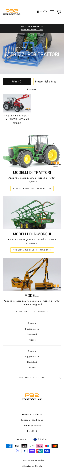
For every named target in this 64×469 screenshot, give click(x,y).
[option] (32, 28)
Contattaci (32, 334)
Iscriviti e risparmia (32, 377)
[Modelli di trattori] (32, 151)
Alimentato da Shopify (32, 466)
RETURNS (32, 431)
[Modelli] (32, 274)
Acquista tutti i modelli (32, 311)
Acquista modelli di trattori (32, 188)
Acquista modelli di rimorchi (32, 250)
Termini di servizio (32, 425)
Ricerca (32, 323)
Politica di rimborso (32, 414)
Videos (32, 339)
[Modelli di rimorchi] (32, 212)
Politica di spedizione (32, 420)
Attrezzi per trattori (31, 47)
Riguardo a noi (32, 328)
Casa (17, 47)
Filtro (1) (16, 81)
